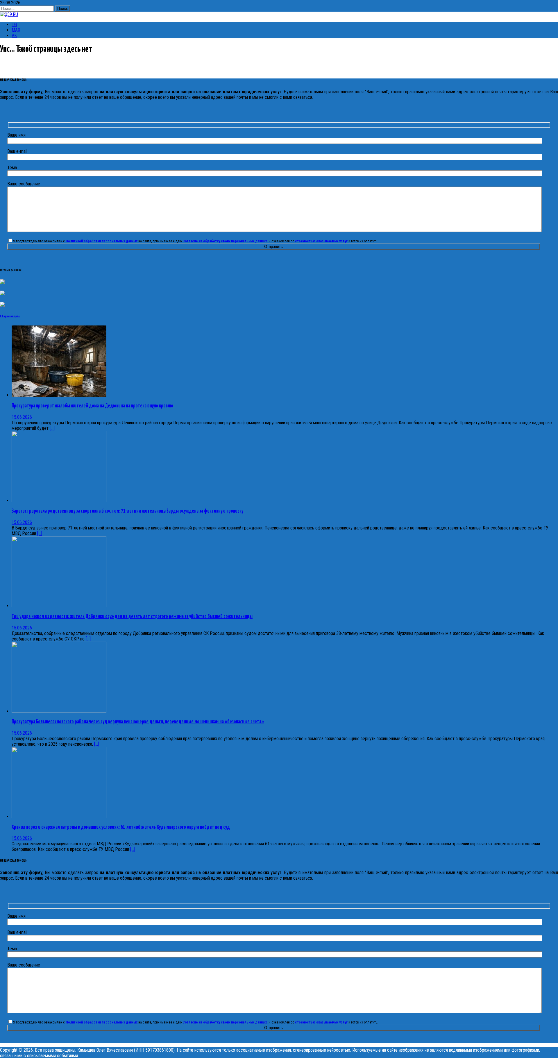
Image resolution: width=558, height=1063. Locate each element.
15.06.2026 (22, 417)
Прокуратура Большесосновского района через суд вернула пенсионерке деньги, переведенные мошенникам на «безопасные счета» (138, 721)
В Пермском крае (10, 316)
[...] (52, 428)
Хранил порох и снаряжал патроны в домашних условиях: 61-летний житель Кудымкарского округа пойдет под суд (121, 827)
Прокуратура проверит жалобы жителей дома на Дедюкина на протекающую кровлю (92, 406)
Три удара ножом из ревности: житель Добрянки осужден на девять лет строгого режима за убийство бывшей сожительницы (132, 616)
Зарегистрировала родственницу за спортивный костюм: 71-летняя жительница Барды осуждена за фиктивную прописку (127, 511)
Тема (12, 167)
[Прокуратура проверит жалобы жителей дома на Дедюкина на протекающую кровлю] (59, 395)
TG (14, 24)
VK (14, 35)
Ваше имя (16, 135)
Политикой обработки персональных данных (101, 241)
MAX (16, 30)
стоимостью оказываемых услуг (321, 241)
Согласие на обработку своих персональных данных (225, 241)
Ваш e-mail (17, 151)
